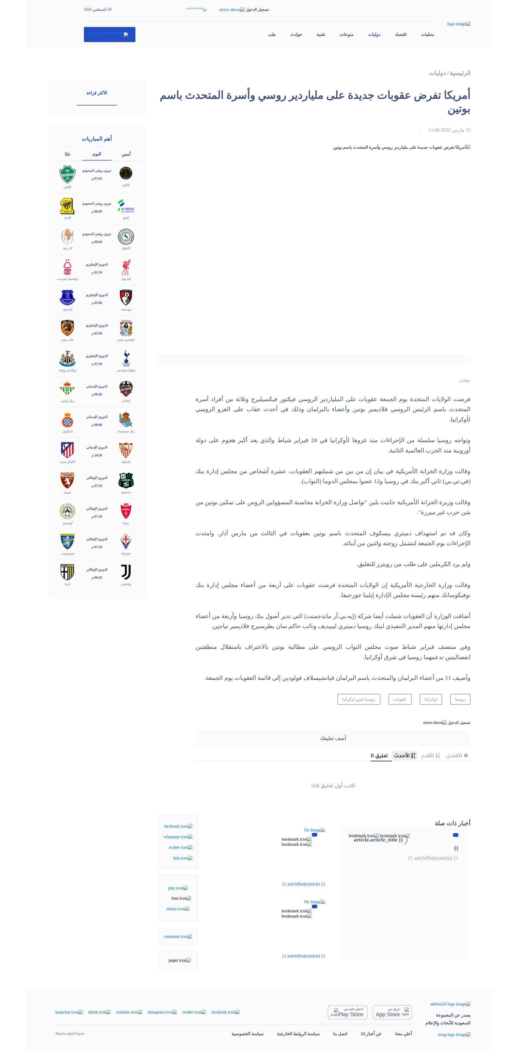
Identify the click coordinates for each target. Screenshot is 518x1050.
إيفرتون (67, 309)
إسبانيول (67, 431)
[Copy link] (182, 857)
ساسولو (126, 492)
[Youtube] (129, 1012)
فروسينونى (67, 553)
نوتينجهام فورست (67, 278)
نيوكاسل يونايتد (68, 370)
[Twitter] (180, 847)
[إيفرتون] (67, 297)
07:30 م (97, 364)
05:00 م (97, 303)
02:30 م (97, 272)
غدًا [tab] (67, 154)
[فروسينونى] (67, 541)
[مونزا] (126, 510)
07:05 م (97, 178)
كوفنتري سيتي (126, 339)
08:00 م (97, 425)
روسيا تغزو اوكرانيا (359, 699)
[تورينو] (67, 480)
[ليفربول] (126, 266)
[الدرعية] (67, 236)
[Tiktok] (99, 1012)
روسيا (460, 699)
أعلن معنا (403, 1033)
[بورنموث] (126, 297)
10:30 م (97, 455)
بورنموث (126, 309)
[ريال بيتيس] (67, 388)
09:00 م (97, 211)
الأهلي (67, 187)
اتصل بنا (340, 1033)
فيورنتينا (126, 553)
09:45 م (97, 577)
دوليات (374, 34)
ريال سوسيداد (126, 431)
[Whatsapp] (177, 836)
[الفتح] (126, 205)
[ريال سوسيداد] (126, 419)
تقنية (321, 34)
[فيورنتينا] (126, 541)
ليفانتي (126, 400)
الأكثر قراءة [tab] (97, 93)
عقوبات (400, 699)
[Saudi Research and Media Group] (448, 1034)
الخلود (126, 184)
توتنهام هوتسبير (126, 370)
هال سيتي (67, 339)
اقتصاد (401, 34)
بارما (67, 583)
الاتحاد (67, 217)
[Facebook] (178, 825)
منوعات (347, 34)
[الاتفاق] (126, 236)
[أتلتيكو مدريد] (67, 449)
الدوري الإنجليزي (97, 264)
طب (272, 34)
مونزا (126, 522)
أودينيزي (68, 522)
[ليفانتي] (126, 388)
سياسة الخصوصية (248, 1033)
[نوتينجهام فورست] (67, 266)
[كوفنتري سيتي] (126, 327)
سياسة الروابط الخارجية (298, 1033)
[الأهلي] (67, 174)
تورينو (67, 492)
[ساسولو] (126, 480)
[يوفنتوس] (126, 571)
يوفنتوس (126, 583)
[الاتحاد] (67, 205)
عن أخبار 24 (371, 1033)
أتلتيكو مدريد (67, 461)
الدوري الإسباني (96, 386)
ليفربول (126, 278)
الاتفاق (126, 248)
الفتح (126, 217)
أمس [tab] (126, 154)
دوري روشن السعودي (96, 170)
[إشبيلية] (126, 449)
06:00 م (97, 394)
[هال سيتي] (67, 327)
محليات (427, 34)
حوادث (296, 34)
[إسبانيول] (67, 419)
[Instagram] (162, 1012)
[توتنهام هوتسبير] (126, 358)
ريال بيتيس (67, 400)
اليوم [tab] (97, 154)
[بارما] (67, 571)
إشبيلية (126, 461)
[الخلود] (126, 173)
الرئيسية (460, 73)
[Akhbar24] (448, 1004)
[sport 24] (109, 34)
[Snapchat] (69, 1012)
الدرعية (67, 248)
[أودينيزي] (67, 510)
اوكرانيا (431, 699)
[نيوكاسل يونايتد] (67, 358)
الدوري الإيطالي (96, 478)
